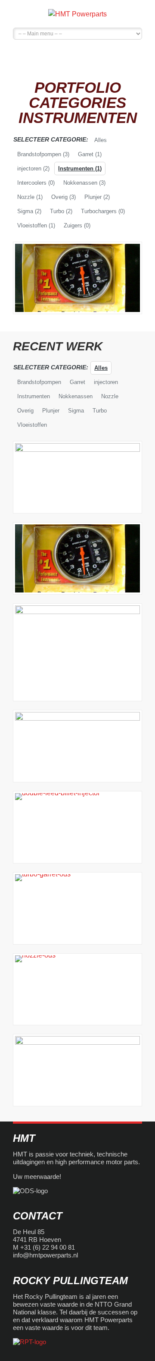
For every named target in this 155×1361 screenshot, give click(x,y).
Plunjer (97, 197)
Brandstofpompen (43, 154)
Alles (100, 140)
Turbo (61, 211)
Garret (90, 154)
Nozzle (30, 197)
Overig (63, 197)
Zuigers (77, 225)
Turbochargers (103, 211)
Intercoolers (36, 183)
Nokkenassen (84, 183)
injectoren (33, 168)
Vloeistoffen (36, 225)
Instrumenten (80, 168)
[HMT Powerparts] (77, 14)
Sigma (29, 211)
